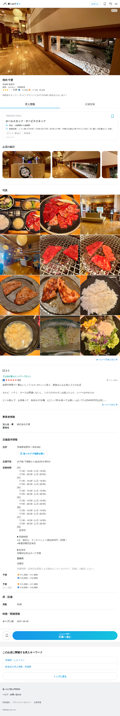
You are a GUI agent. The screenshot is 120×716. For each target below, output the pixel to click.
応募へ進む (65, 635)
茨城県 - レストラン (15, 660)
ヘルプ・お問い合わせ (11, 694)
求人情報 (30, 104)
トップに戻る (60, 676)
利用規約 (6, 702)
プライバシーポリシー (21, 702)
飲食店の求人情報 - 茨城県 (18, 666)
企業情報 (37, 702)
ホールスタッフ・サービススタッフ (26, 121)
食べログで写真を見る (105, 359)
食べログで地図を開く (34, 453)
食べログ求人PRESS (11, 689)
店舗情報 (90, 104)
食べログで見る (108, 404)
